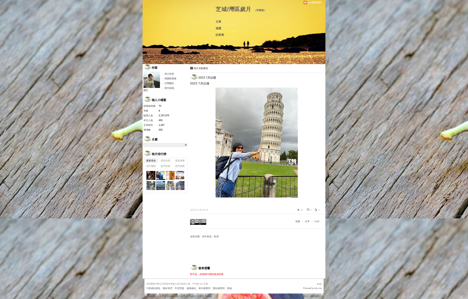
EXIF (317, 221)
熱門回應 (165, 166)
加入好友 (169, 73)
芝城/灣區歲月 (233, 9)
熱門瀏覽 (151, 166)
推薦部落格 (170, 78)
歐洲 (216, 236)
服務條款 (191, 288)
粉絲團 (151, 296)
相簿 (218, 28)
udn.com (318, 288)
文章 (218, 21)
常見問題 (179, 288)
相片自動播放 (201, 68)
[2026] (150, 175)
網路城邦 (315, 296)
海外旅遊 (207, 236)
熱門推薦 (180, 166)
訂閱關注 (169, 83)
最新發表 (151, 160)
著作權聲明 (204, 288)
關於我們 (167, 288)
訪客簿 (220, 34)
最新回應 (165, 160)
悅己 (146, 90)
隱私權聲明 (219, 288)
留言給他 (169, 88)
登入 (299, 296)
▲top (319, 284)
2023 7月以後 (207, 77)
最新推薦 (180, 160)
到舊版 (260, 10)
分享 (307, 221)
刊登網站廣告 (153, 288)
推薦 (297, 221)
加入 (305, 296)
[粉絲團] (145, 295)
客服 (229, 288)
